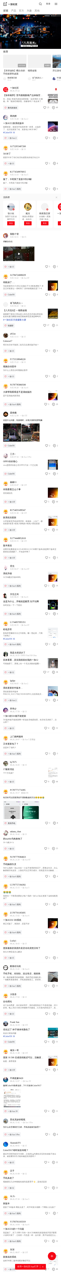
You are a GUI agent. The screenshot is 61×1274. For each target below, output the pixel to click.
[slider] (10, 259)
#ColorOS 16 (9, 132)
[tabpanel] (30, 644)
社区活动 (22, 65)
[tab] (6, 11)
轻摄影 (47, 65)
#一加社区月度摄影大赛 (14, 320)
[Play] (18, 253)
